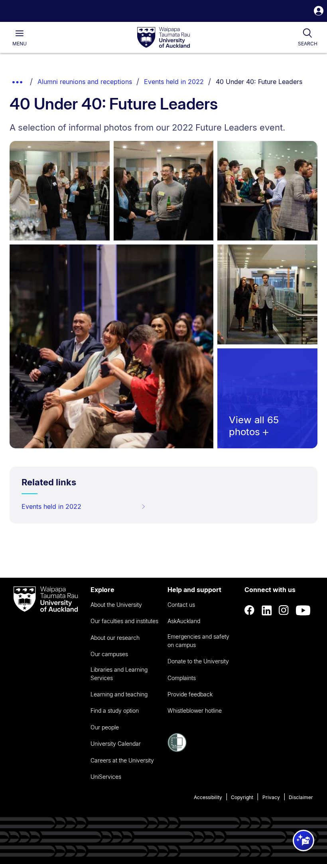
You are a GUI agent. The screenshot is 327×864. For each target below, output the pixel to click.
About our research (115, 637)
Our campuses (109, 654)
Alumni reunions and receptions (84, 82)
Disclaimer (301, 797)
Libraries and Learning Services (119, 673)
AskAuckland (183, 621)
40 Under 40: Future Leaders (259, 82)
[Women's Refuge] (177, 750)
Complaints (181, 677)
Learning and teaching (119, 694)
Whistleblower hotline (194, 710)
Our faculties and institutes (124, 621)
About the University (116, 604)
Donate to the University (198, 661)
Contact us (181, 604)
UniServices (106, 776)
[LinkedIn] (267, 610)
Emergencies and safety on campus (198, 640)
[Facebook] (249, 610)
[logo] (163, 38)
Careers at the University (122, 760)
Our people (105, 727)
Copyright (242, 797)
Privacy (271, 797)
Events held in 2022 (174, 82)
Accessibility (208, 797)
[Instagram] (284, 610)
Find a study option (115, 710)
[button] (318, 12)
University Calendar (116, 743)
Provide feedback (190, 694)
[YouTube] (303, 610)
